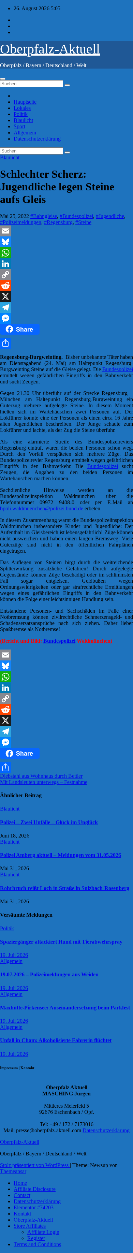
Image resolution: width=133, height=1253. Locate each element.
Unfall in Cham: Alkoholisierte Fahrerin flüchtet (56, 1040)
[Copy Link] (66, 274)
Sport (19, 126)
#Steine (83, 222)
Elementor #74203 (34, 1207)
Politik (21, 114)
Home (20, 1183)
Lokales (22, 108)
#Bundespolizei (76, 216)
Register (36, 1238)
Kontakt (22, 1213)
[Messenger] (66, 318)
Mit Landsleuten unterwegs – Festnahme (43, 782)
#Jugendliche (110, 216)
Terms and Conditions (37, 1244)
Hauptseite (25, 102)
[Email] (66, 230)
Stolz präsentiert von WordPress (35, 1165)
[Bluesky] (66, 241)
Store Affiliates (30, 1226)
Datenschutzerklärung (37, 139)
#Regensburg (58, 222)
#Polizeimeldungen (20, 222)
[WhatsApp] (66, 252)
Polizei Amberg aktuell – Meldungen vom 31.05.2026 (60, 855)
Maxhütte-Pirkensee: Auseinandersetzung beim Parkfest (65, 1007)
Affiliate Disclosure (35, 1189)
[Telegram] (66, 307)
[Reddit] (66, 285)
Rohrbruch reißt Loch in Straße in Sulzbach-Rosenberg (64, 888)
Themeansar (13, 1171)
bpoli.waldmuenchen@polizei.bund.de (41, 508)
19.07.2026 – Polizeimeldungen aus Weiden (49, 974)
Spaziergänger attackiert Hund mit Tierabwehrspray (61, 942)
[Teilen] (66, 343)
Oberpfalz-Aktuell (50, 49)
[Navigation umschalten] (2, 79)
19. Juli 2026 (14, 955)
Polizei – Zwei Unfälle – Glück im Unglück (49, 822)
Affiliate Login (43, 1232)
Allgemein (25, 132)
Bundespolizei (117, 369)
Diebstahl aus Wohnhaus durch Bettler (41, 776)
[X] (66, 296)
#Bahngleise (43, 216)
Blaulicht (23, 120)
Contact (22, 1195)
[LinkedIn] (66, 263)
